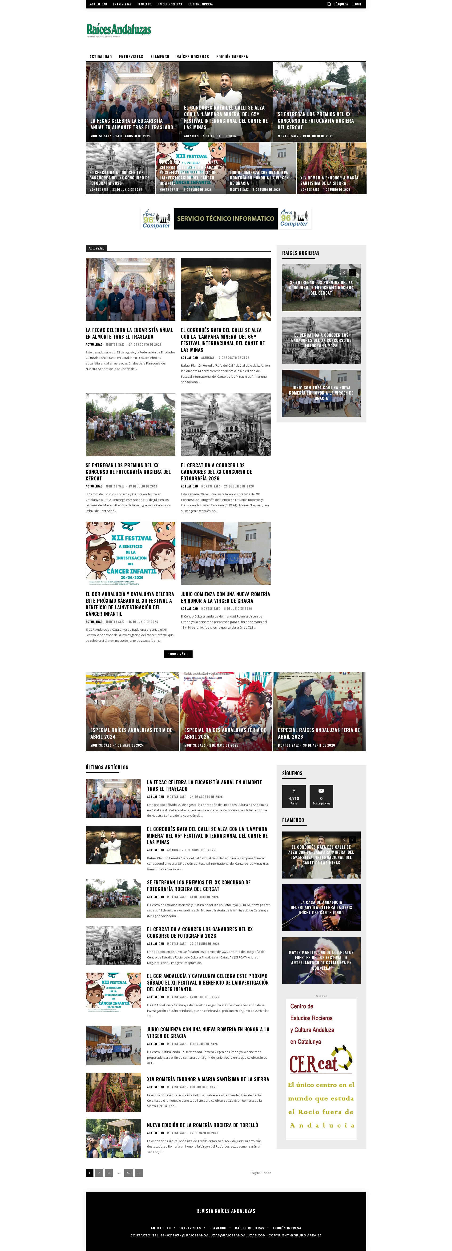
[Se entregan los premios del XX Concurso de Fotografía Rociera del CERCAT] (319, 102)
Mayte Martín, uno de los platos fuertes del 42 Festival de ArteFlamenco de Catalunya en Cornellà (321, 960)
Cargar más (176, 654)
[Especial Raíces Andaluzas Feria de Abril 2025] (226, 711)
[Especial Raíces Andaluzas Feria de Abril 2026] (319, 711)
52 (128, 1173)
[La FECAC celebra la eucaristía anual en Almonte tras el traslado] (132, 102)
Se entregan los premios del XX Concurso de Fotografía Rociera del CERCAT (128, 472)
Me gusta (294, 786)
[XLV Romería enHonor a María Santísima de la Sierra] (332, 168)
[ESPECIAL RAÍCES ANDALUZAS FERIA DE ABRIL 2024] (132, 711)
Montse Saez (115, 344)
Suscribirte (321, 786)
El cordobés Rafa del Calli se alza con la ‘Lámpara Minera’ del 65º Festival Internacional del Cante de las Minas (223, 339)
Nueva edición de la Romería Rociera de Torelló (202, 1124)
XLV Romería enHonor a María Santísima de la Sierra (208, 1079)
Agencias (208, 358)
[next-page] (352, 272)
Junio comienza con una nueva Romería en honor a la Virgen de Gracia (225, 597)
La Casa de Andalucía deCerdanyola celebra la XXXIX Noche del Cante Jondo (321, 907)
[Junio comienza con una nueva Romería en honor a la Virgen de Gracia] (261, 168)
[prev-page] (344, 272)
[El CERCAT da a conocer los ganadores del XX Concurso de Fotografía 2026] (121, 168)
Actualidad (94, 344)
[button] (337, 4)
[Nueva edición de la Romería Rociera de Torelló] (113, 1138)
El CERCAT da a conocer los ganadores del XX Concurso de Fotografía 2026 (216, 472)
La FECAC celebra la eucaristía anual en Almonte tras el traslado (129, 333)
